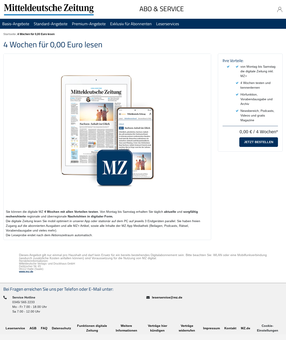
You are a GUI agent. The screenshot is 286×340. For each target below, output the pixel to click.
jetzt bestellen (258, 142)
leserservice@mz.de (167, 297)
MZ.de (245, 328)
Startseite (9, 34)
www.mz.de (26, 271)
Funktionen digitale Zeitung (92, 328)
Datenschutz (61, 328)
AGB (32, 328)
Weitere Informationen (126, 328)
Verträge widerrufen (187, 328)
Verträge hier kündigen (157, 328)
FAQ (44, 328)
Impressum (211, 328)
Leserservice (15, 328)
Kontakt (230, 328)
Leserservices (167, 24)
